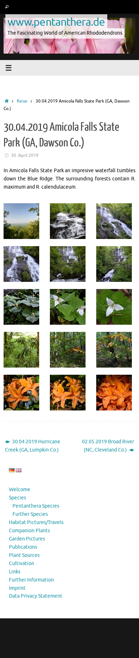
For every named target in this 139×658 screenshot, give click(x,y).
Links (14, 572)
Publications (23, 547)
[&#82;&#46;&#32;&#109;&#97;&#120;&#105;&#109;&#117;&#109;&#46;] (23, 350)
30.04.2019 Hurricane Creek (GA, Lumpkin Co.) (32, 446)
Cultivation (21, 563)
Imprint (17, 588)
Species (17, 498)
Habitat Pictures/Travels (36, 522)
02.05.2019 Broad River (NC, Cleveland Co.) (108, 446)
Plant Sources (24, 555)
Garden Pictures (27, 539)
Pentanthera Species (35, 506)
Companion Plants (29, 531)
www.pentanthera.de (56, 21)
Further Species (30, 514)
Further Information (31, 580)
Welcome (19, 490)
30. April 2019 (24, 155)
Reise (22, 101)
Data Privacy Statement (35, 596)
